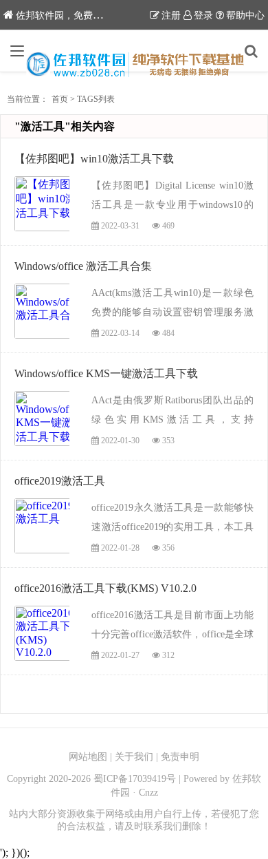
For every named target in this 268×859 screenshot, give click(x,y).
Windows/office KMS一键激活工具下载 (106, 373)
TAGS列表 (96, 99)
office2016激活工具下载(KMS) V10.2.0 (105, 588)
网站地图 (88, 757)
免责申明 (180, 757)
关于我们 (134, 757)
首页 (60, 99)
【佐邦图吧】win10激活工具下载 (94, 159)
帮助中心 (245, 15)
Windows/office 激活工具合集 (83, 266)
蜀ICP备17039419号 (134, 779)
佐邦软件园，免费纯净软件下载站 (88, 15)
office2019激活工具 (59, 481)
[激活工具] (134, 64)
